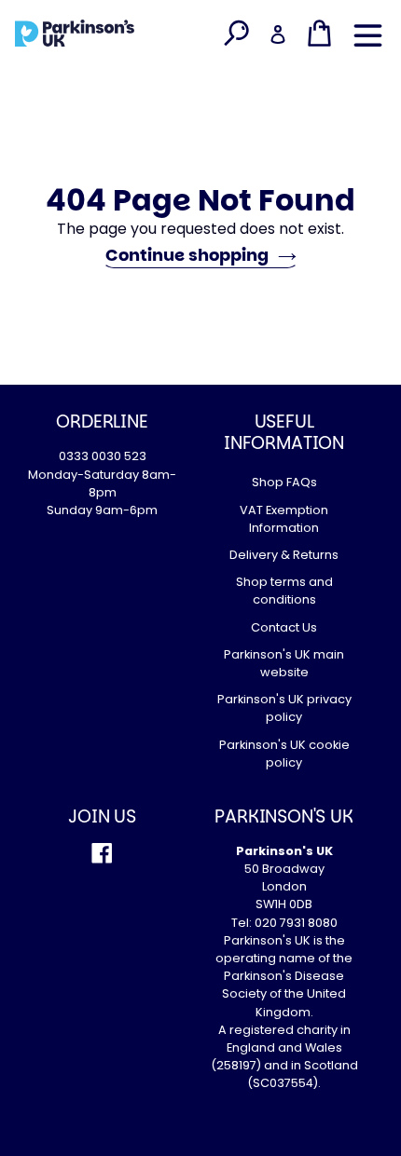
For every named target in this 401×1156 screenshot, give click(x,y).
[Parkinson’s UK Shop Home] (74, 33)
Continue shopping (187, 254)
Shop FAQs (284, 482)
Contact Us (284, 627)
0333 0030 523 (102, 456)
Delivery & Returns (284, 555)
